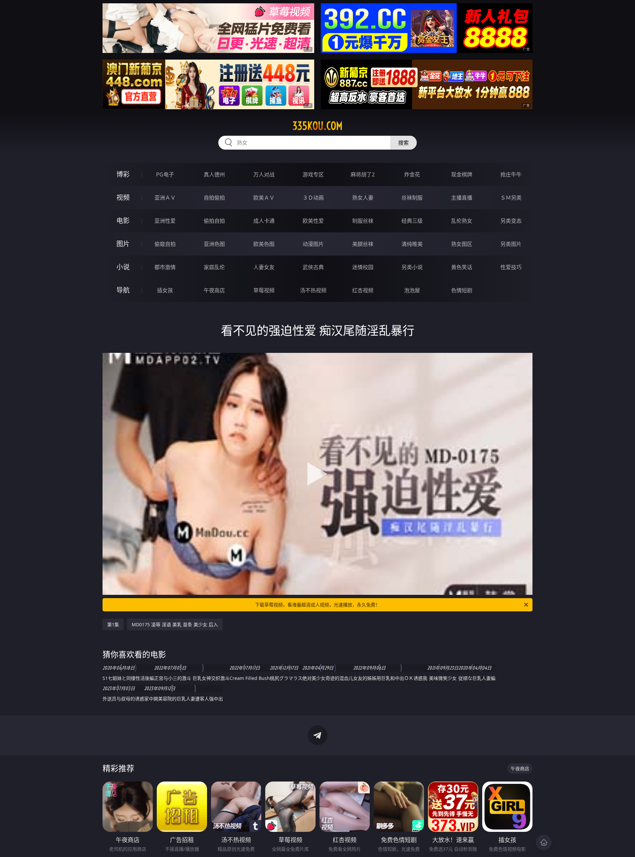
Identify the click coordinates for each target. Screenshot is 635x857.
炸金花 (412, 174)
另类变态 (511, 220)
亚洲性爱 (165, 220)
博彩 (123, 174)
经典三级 (412, 220)
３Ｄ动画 (313, 197)
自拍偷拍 (214, 197)
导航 (123, 290)
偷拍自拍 (214, 220)
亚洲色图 (214, 244)
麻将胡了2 (363, 174)
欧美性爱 (313, 220)
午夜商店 (214, 290)
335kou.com (317, 125)
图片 (123, 243)
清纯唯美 (412, 244)
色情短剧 (461, 290)
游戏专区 (313, 174)
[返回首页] (544, 842)
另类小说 (412, 267)
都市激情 (165, 267)
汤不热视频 (313, 290)
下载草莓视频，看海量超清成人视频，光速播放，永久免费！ (317, 604)
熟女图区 (461, 244)
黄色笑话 (461, 267)
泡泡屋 (412, 290)
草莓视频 (264, 290)
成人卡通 (264, 220)
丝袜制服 (412, 197)
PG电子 (165, 174)
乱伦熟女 (461, 220)
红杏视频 (362, 290)
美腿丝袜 (362, 244)
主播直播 (461, 197)
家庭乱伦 (214, 267)
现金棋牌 (461, 174)
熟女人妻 (362, 197)
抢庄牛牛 (511, 174)
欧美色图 (264, 244)
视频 (123, 197)
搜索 (403, 142)
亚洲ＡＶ (165, 197)
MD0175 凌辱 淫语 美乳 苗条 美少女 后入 (175, 624)
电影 (123, 220)
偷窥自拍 (165, 244)
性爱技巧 (511, 267)
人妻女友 (264, 267)
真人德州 (214, 174)
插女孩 (165, 290)
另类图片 (511, 244)
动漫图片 (313, 244)
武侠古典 (313, 267)
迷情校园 (362, 267)
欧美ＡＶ (264, 197)
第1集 (113, 624)
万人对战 (264, 174)
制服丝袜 (362, 220)
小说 (123, 266)
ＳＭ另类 (511, 197)
